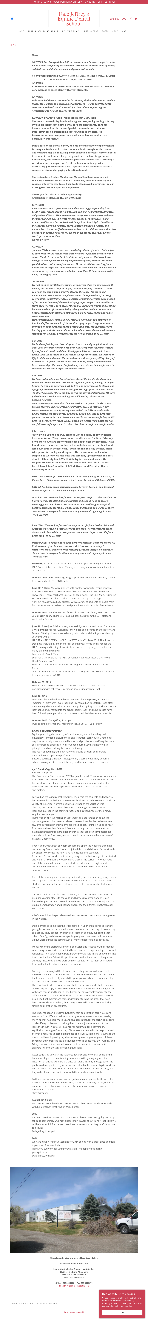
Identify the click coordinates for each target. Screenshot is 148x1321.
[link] (12, 18)
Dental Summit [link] (71, 31)
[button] (136, 18)
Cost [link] (115, 31)
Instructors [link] (90, 31)
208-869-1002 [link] (118, 18)
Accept (122, 1313)
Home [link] (21, 31)
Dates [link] (105, 31)
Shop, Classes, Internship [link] (43, 31)
